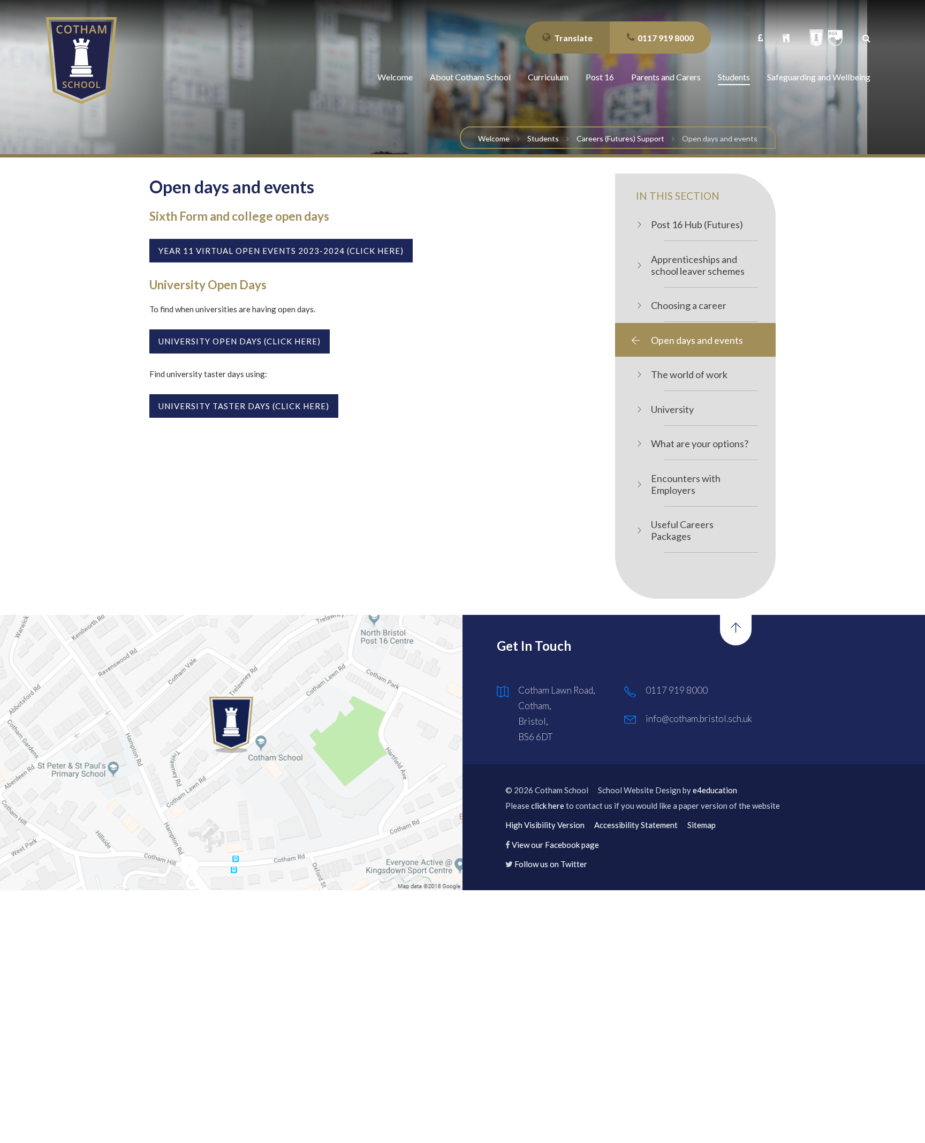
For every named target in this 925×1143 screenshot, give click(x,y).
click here (547, 805)
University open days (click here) (239, 341)
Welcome (494, 138)
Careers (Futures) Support (620, 138)
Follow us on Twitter (550, 864)
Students (543, 138)
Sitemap (701, 825)
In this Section (677, 196)
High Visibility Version (545, 825)
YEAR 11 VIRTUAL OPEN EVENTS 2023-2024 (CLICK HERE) (281, 250)
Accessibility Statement (636, 825)
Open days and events (719, 138)
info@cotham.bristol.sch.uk (699, 718)
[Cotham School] (81, 60)
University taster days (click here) (243, 406)
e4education (715, 790)
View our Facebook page (555, 844)
